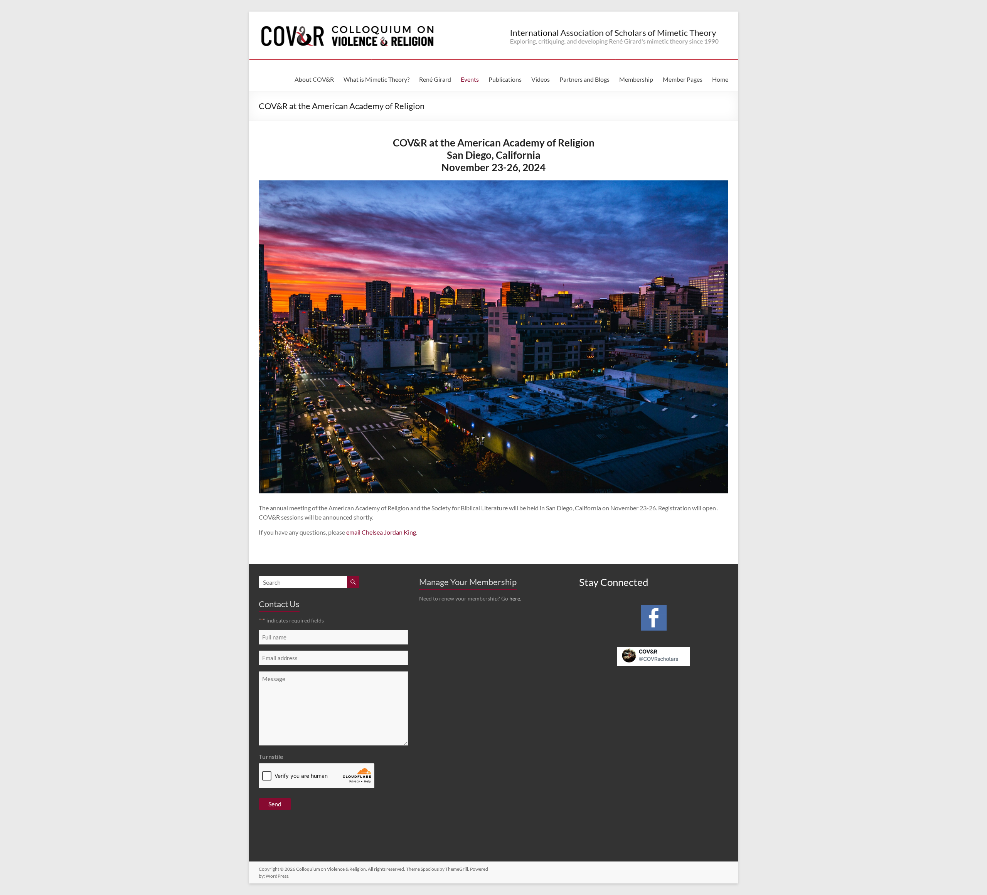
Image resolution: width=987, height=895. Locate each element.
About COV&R (314, 79)
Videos (540, 79)
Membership (636, 79)
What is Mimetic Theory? (376, 79)
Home (720, 79)
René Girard (435, 79)
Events (470, 79)
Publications (505, 79)
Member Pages (682, 79)
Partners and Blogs (584, 79)
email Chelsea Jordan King (381, 532)
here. (515, 598)
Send (274, 804)
